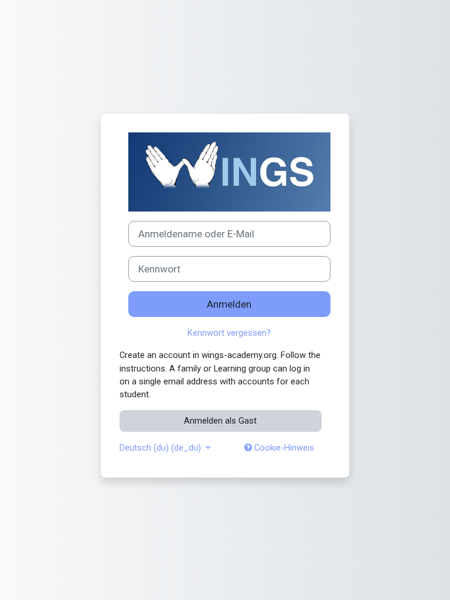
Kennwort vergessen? (229, 333)
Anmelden (229, 304)
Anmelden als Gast (220, 420)
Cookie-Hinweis (283, 447)
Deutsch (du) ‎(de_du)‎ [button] (161, 447)
